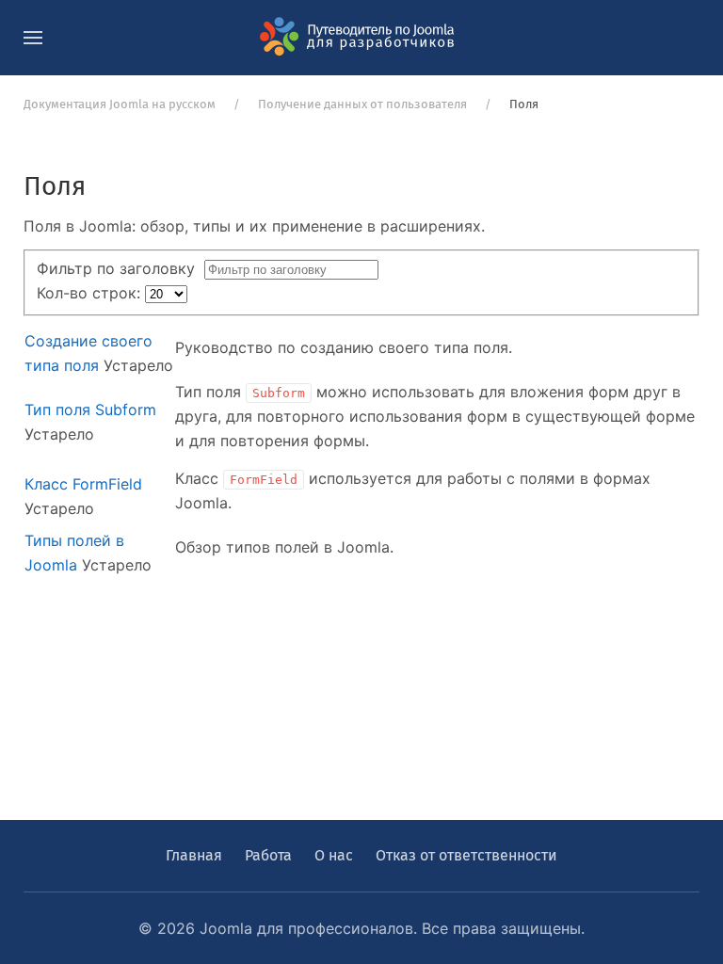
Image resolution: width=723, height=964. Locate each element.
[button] (33, 37)
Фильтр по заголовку (120, 268)
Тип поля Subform (90, 409)
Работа (268, 855)
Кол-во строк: (91, 292)
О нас (333, 855)
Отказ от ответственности (466, 855)
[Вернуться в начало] (361, 37)
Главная (194, 855)
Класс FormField (83, 483)
